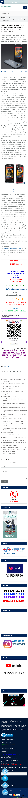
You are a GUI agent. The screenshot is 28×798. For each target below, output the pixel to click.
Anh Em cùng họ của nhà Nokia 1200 (13, 421)
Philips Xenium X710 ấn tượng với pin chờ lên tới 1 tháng (14, 429)
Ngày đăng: (4, 29)
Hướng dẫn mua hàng (6, 742)
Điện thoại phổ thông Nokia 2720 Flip (13, 391)
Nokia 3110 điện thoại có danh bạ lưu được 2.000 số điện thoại (15, 415)
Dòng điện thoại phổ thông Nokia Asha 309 (14, 437)
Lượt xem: (16, 29)
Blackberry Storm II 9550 (9, 396)
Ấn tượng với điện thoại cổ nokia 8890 (13, 440)
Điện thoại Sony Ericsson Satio (11, 386)
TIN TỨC (11, 17)
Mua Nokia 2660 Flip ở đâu (10, 388)
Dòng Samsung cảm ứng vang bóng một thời (14, 404)
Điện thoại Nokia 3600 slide (10, 453)
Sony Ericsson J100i (8, 432)
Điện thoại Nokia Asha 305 (10, 445)
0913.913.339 (11, 1)
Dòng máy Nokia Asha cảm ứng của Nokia (14, 407)
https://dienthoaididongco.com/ (12, 248)
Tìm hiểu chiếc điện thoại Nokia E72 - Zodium (13, 424)
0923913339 (16, 1)
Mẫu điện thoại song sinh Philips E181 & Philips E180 (14, 380)
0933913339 (22, 1)
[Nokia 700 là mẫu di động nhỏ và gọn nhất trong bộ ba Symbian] (7, 371)
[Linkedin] (13, 371)
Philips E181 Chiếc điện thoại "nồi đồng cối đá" (15, 411)
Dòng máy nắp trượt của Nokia (11, 394)
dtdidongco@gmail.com (10, 763)
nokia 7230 (7, 366)
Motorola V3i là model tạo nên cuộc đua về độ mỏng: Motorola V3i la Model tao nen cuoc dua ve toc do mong (14, 449)
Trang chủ (4, 17)
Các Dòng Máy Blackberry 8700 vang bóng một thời (14, 399)
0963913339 (14, 2)
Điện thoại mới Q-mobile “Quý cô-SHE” (13, 418)
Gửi (5, 481)
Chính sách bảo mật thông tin (7, 748)
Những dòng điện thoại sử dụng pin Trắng (14, 442)
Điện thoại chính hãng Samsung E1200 (13, 383)
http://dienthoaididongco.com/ (16, 289)
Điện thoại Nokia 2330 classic (11, 435)
